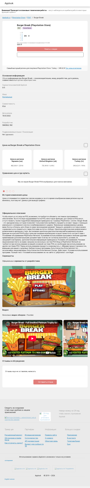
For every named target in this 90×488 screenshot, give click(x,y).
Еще (68, 444)
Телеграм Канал (73, 441)
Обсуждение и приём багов (13, 439)
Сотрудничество (31, 438)
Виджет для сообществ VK (34, 445)
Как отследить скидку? (14, 443)
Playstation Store (18, 18)
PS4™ (29, 18)
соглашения (9, 460)
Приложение (72, 435)
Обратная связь (51, 441)
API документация (32, 441)
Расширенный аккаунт (13, 435)
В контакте (71, 438)
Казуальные (7, 97)
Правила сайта (51, 435)
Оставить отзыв (45, 382)
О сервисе (49, 438)
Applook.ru (6, 18)
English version (10, 479)
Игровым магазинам (33, 435)
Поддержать (70, 468)
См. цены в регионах (73, 68)
